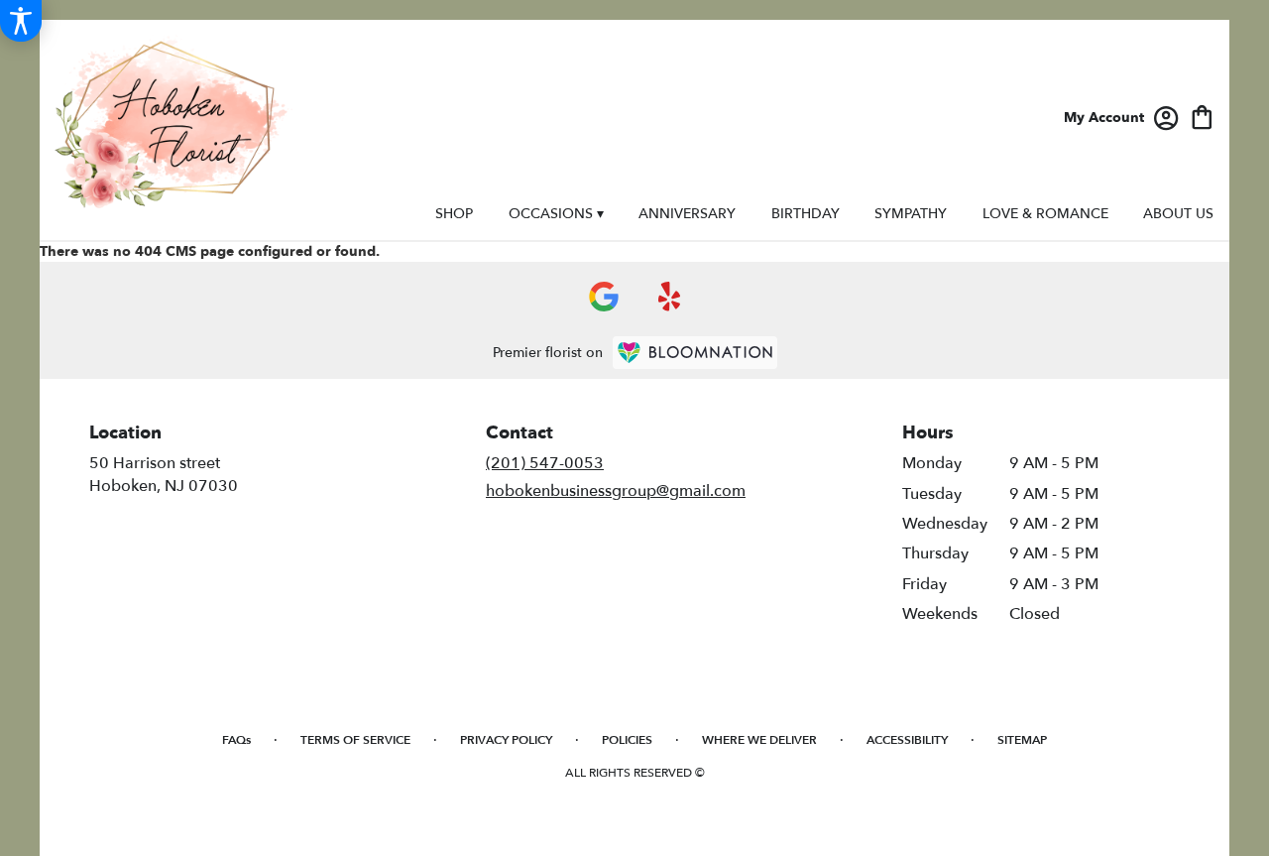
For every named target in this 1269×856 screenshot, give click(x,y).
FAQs (236, 740)
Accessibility (907, 740)
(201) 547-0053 (545, 463)
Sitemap (1022, 740)
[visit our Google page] (603, 296)
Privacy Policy (506, 740)
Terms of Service (355, 740)
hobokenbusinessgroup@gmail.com (616, 491)
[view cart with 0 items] (1202, 115)
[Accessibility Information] (21, 21)
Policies (627, 740)
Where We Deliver (759, 740)
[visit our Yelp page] (669, 296)
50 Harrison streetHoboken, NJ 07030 (163, 474)
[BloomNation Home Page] (695, 352)
